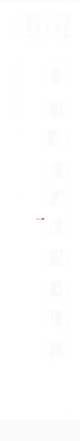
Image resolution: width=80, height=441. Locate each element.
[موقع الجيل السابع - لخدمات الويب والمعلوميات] (40, 219)
